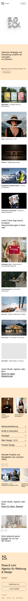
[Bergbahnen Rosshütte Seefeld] (14, 178)
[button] (1, 407)
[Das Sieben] (14, 352)
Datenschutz (9, 597)
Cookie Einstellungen (19, 597)
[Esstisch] (14, 154)
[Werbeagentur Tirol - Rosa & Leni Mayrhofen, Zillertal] (2, 3)
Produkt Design (8, 444)
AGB (13, 597)
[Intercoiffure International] (14, 203)
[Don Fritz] (14, 305)
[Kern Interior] (14, 329)
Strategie (5, 435)
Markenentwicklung (9, 426)
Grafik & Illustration (9, 430)
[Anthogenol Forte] (14, 252)
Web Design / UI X (9, 440)
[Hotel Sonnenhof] (14, 282)
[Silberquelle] (14, 97)
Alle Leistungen (6, 72)
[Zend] (14, 126)
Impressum (3, 597)
